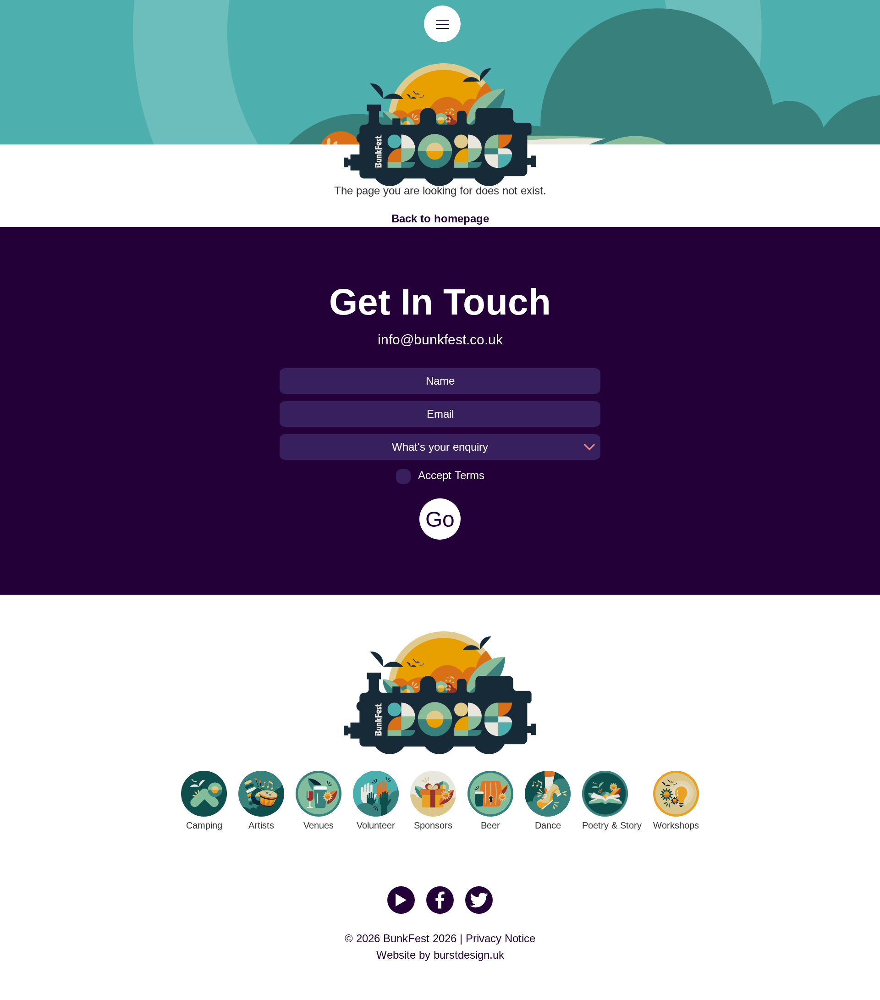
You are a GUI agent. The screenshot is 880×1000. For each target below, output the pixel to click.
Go (440, 519)
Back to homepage (440, 218)
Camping (204, 825)
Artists (261, 825)
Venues (318, 825)
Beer (490, 825)
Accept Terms (451, 475)
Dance (548, 825)
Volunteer (376, 825)
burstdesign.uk (469, 955)
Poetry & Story (612, 825)
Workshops (676, 825)
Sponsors (433, 825)
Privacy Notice (500, 938)
